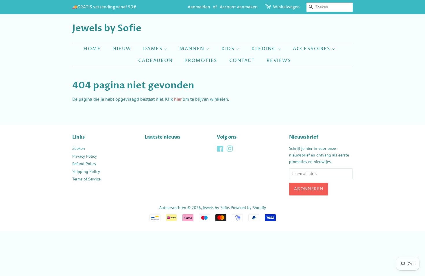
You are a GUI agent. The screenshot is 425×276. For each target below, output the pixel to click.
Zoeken (78, 148)
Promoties (200, 60)
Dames (154, 49)
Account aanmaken (239, 7)
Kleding (265, 49)
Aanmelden (199, 7)
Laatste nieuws (162, 137)
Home (92, 49)
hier (178, 99)
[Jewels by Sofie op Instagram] (229, 149)
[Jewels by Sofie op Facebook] (220, 149)
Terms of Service (86, 179)
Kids (228, 49)
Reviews (279, 60)
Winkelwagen (286, 7)
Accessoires (312, 49)
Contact (242, 60)
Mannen (193, 49)
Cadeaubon (155, 60)
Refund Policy (84, 163)
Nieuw (121, 49)
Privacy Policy (84, 156)
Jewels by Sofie (106, 28)
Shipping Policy (86, 171)
